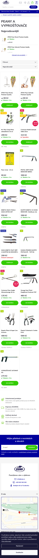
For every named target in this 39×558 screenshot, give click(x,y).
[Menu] (36, 2)
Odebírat (31, 447)
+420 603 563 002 (21, 482)
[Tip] (29, 158)
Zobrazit (9, 105)
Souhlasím (19, 552)
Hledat (33, 7)
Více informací (6, 541)
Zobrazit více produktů (19, 55)
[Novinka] (9, 238)
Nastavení (19, 546)
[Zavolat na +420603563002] (25, 2)
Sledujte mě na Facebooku (21, 485)
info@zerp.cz (21, 479)
